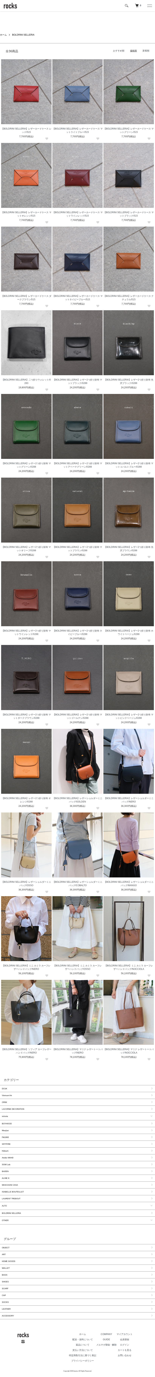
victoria (5, 1116)
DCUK (4, 1089)
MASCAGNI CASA (10, 1185)
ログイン (124, 1344)
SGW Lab (6, 1164)
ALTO (4, 1206)
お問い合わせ (124, 1355)
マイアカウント (125, 1334)
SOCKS (5, 1302)
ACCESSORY (8, 1316)
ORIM (4, 1102)
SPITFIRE (6, 1144)
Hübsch (5, 1151)
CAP (4, 1295)
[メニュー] (149, 5)
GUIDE (106, 1339)
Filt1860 (5, 1137)
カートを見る (124, 1350)
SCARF (5, 1288)
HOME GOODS (8, 1261)
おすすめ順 (118, 50)
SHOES (5, 1282)
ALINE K (5, 1178)
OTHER (5, 1220)
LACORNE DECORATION (13, 1109)
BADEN (5, 1171)
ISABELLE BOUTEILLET (13, 1192)
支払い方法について (82, 1350)
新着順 (146, 50)
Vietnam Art (7, 1095)
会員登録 (124, 1339)
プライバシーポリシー (82, 1360)
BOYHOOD (7, 1124)
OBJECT (5, 1248)
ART (4, 1254)
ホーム (3, 35)
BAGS (4, 1275)
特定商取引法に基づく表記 (82, 1355)
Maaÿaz (5, 1130)
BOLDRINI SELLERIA (23, 35)
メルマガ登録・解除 (106, 1344)
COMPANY (106, 1334)
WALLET (6, 1268)
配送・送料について (82, 1339)
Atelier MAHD (7, 1158)
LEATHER (6, 1309)
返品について (82, 1344)
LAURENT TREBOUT (11, 1199)
